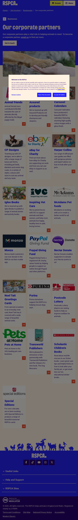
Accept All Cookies (59, 94)
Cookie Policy (61, 89)
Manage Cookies (16, 94)
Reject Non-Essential (44, 94)
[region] (39, 87)
